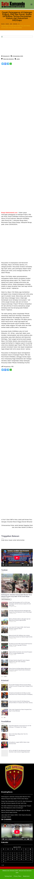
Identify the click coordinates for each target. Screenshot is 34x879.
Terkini (4, 570)
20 (17, 857)
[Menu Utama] (31, 4)
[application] (17, 558)
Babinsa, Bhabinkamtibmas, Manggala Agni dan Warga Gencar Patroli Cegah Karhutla (15, 811)
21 (21, 857)
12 (12, 855)
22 (25, 857)
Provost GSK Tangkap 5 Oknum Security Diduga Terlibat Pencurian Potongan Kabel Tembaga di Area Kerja (21, 686)
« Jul (2, 865)
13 (17, 855)
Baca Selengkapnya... (6, 599)
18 (8, 857)
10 (3, 855)
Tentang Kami (8, 876)
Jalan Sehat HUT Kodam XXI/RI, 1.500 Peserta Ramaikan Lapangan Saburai (16, 816)
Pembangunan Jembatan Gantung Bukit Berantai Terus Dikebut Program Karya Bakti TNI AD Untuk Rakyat (15, 797)
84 (4, 717)
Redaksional (26, 876)
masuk (10, 540)
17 (3, 857)
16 (30, 855)
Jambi (18, 59)
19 (12, 857)
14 (21, 855)
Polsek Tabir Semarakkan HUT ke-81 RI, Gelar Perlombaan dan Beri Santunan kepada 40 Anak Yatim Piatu (20, 604)
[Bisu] (28, 565)
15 (25, 855)
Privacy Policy (17, 876)
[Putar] (3, 565)
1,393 (5, 676)
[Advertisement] (17, 140)
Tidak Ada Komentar (8, 59)
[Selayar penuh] (30, 565)
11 (8, 855)
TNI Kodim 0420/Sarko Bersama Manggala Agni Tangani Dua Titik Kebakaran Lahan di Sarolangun (16, 806)
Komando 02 (6, 56)
